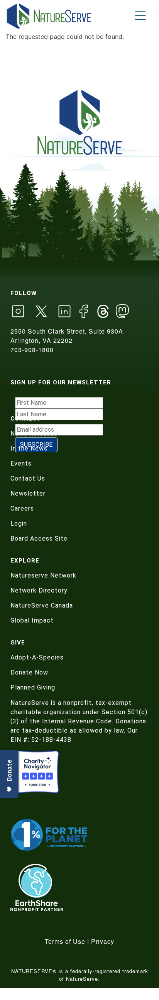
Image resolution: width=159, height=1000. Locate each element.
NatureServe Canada (41, 605)
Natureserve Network (43, 575)
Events (21, 463)
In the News (28, 448)
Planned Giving (32, 687)
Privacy (102, 941)
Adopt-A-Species (37, 657)
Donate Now (29, 672)
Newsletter (28, 493)
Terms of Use (65, 941)
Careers (22, 508)
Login (18, 523)
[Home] (49, 16)
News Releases (34, 433)
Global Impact (32, 620)
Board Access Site (39, 538)
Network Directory (39, 590)
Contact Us (27, 478)
